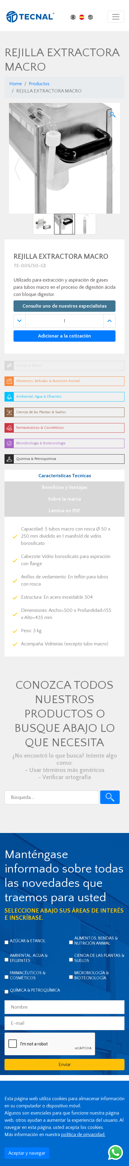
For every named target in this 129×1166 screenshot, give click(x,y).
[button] (17, 169)
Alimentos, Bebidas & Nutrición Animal (96, 941)
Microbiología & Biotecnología (91, 975)
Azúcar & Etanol (27, 941)
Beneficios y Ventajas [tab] (64, 487)
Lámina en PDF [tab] (64, 510)
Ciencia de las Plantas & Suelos (99, 958)
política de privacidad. (83, 1134)
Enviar (64, 1064)
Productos (39, 83)
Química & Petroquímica (35, 990)
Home (15, 83)
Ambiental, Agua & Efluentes (29, 958)
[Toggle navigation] (115, 17)
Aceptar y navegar (26, 1153)
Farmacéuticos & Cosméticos (28, 975)
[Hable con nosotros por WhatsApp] (115, 1152)
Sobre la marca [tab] (64, 499)
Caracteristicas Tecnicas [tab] (64, 475)
